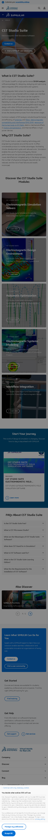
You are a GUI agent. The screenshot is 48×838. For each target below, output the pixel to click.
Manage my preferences (14, 827)
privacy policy (40, 819)
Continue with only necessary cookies (16, 788)
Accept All (9, 833)
